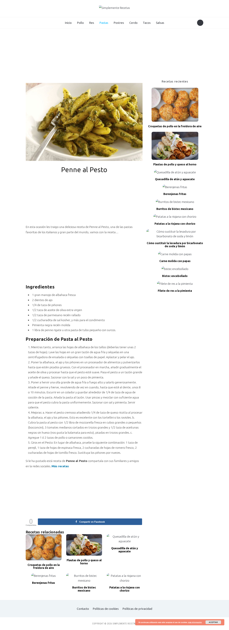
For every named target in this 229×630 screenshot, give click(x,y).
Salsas (160, 22)
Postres (119, 22)
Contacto (83, 608)
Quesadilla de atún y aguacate (124, 550)
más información (195, 622)
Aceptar (213, 622)
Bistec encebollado (175, 275)
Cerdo (133, 22)
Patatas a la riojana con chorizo (124, 589)
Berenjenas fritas (43, 582)
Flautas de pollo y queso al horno (84, 562)
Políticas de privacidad (137, 608)
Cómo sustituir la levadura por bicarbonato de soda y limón (175, 245)
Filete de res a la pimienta (175, 290)
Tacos (147, 22)
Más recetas (61, 466)
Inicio (68, 22)
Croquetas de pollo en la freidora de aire (44, 566)
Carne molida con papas (175, 261)
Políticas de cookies (106, 608)
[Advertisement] (114, 56)
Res (91, 22)
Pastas (103, 22)
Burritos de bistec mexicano (84, 589)
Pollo (80, 22)
